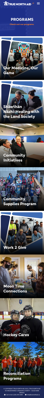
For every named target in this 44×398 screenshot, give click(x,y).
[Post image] (22, 58)
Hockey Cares (16, 335)
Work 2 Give (14, 247)
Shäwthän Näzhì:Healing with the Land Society (21, 111)
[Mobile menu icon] (38, 3)
